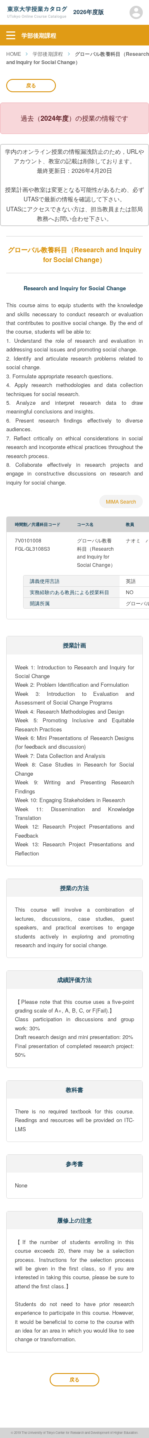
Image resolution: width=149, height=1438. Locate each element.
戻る (31, 85)
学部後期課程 (48, 53)
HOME (13, 53)
